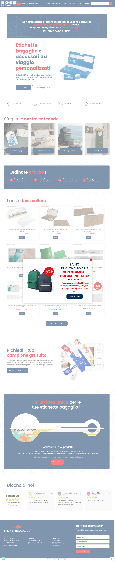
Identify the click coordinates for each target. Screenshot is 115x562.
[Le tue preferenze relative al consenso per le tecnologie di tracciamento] (112, 559)
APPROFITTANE (74, 296)
